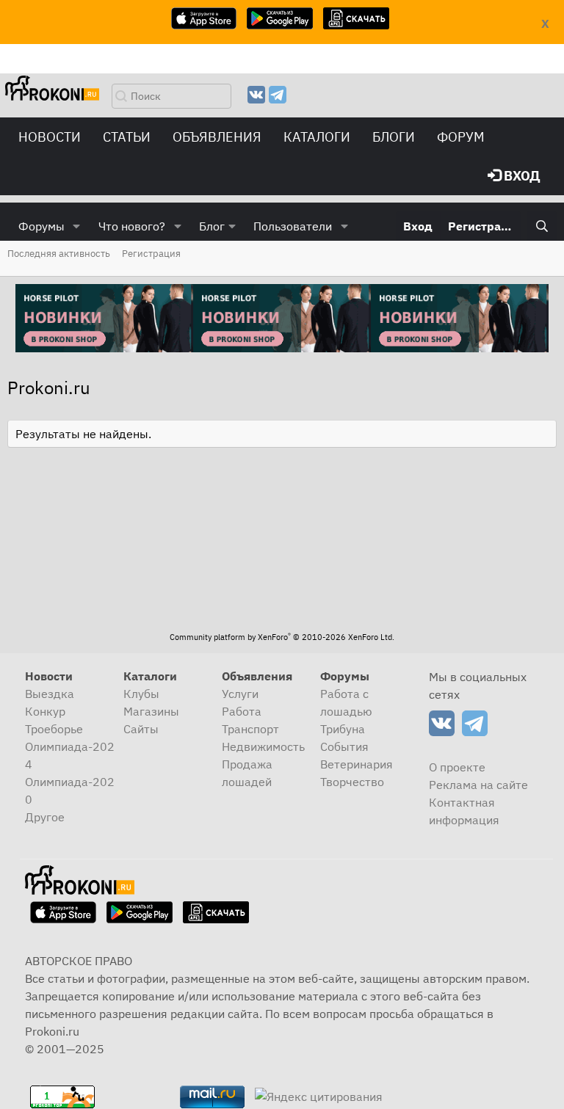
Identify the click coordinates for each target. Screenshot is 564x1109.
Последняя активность (58, 253)
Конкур (45, 711)
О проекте (457, 767)
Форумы (41, 226)
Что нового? (131, 226)
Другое (45, 817)
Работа (241, 711)
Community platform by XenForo (282, 637)
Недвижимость (263, 746)
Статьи (127, 136)
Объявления (217, 136)
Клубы (141, 693)
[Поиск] (542, 226)
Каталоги (316, 136)
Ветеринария (356, 764)
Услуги (240, 693)
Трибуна (342, 728)
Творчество (352, 781)
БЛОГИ (393, 136)
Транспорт (250, 728)
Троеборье (54, 728)
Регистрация (151, 253)
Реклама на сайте (478, 784)
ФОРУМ (461, 136)
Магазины (151, 711)
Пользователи (292, 226)
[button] (76, 226)
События (344, 746)
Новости (49, 136)
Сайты (141, 728)
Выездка (49, 693)
